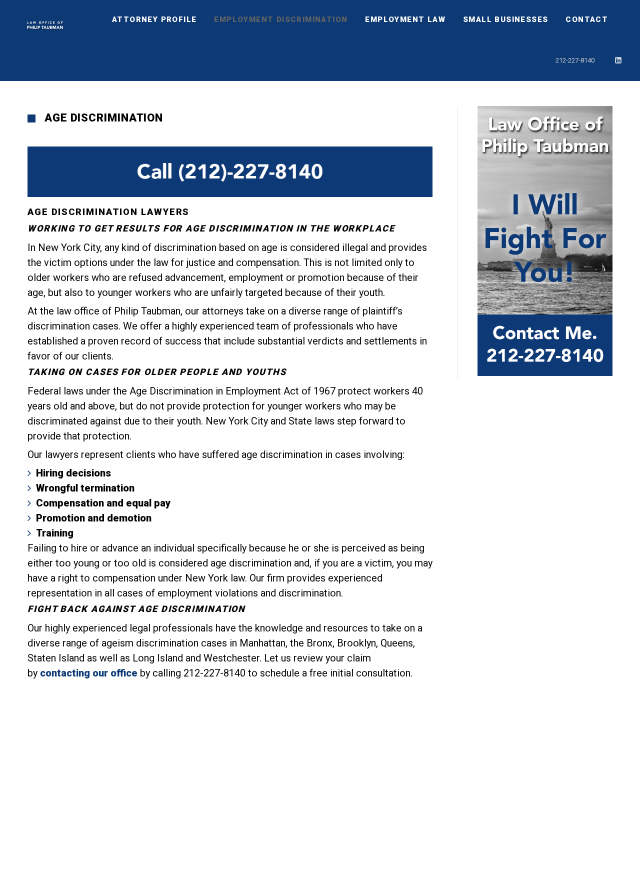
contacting (65, 673)
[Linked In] (619, 61)
